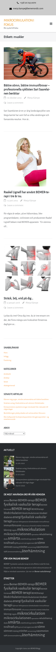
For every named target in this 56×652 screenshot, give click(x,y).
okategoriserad (9, 385)
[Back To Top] (48, 644)
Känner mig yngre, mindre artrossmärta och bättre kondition (26, 399)
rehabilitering (45, 534)
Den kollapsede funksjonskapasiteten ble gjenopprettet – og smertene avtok (26, 418)
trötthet (23, 547)
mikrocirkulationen (17, 534)
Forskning (7, 360)
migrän (14, 530)
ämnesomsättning (15, 551)
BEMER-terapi (26, 500)
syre (16, 543)
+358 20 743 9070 (28, 2)
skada (6, 539)
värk (5, 551)
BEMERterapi (38, 509)
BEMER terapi (21, 508)
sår (35, 543)
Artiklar (6, 378)
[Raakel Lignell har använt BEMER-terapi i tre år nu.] (28, 161)
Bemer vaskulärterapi (43, 571)
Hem (5, 353)
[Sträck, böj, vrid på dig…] (28, 268)
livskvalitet (45, 526)
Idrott (6, 382)
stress (40, 538)
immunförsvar (44, 522)
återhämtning (33, 551)
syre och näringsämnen (26, 543)
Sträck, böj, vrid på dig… (18, 298)
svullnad (9, 543)
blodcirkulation (13, 513)
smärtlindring (25, 539)
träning (16, 547)
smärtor (34, 539)
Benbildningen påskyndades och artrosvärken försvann (24, 413)
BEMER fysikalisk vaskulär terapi (25, 502)
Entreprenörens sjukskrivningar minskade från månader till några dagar (26, 408)
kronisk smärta (35, 525)
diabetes (8, 517)
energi (17, 517)
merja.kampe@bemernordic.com (28, 8)
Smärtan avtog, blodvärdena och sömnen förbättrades (24, 403)
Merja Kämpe (33, 97)
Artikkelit (7, 374)
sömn (41, 543)
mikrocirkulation (31, 529)
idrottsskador (34, 521)
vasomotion (42, 547)
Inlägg (6, 356)
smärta (14, 538)
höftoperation (24, 522)
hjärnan (15, 521)
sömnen (8, 547)
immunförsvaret (12, 525)
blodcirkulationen (30, 513)
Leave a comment (15, 102)
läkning (7, 530)
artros (6, 500)
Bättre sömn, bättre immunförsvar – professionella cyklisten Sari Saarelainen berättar (27, 89)
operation (35, 534)
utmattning (32, 547)
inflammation (26, 526)
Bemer (13, 500)
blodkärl (43, 513)
